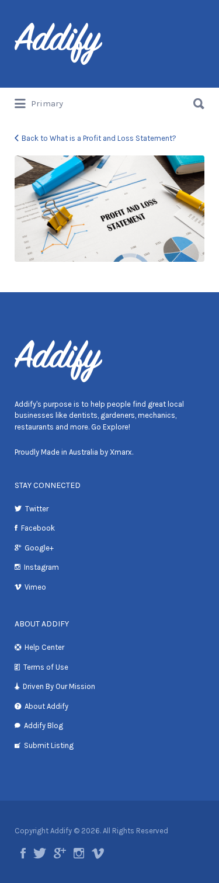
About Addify (46, 706)
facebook (23, 853)
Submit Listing (49, 745)
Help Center (44, 647)
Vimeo (35, 587)
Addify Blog (43, 725)
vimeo (98, 853)
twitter (39, 853)
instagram (79, 853)
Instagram (41, 567)
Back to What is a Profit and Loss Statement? (99, 138)
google (60, 853)
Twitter (36, 508)
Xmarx (121, 452)
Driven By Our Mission (59, 686)
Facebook (38, 528)
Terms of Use (45, 667)
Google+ (39, 547)
